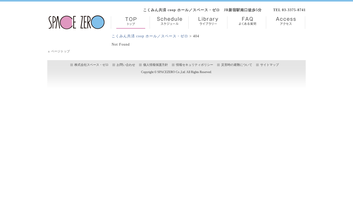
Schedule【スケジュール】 (169, 22)
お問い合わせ (126, 65)
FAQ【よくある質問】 (246, 22)
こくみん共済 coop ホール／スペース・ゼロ (150, 36)
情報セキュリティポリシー (194, 65)
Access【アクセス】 (285, 22)
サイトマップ (269, 65)
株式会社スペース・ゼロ (91, 65)
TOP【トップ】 (130, 22)
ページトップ (58, 51)
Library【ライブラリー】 (207, 22)
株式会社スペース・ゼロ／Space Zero (77, 22)
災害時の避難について (236, 65)
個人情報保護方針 (155, 65)
